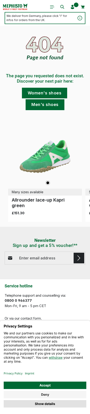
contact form (31, 318)
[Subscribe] (79, 258)
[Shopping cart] (83, 7)
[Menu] (52, 7)
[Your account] (72, 7)
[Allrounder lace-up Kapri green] (45, 156)
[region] (45, 171)
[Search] (62, 7)
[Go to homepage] (15, 6)
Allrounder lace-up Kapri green (38, 202)
